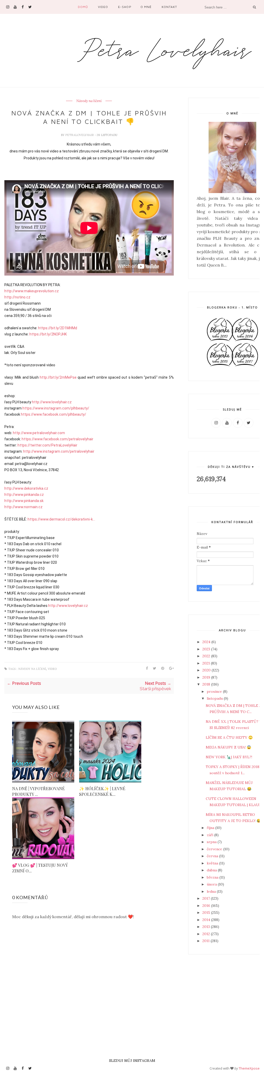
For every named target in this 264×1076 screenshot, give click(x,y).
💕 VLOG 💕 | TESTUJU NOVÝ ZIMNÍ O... (40, 867)
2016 (206, 905)
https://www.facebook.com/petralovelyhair (57, 439)
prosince (215, 691)
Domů (83, 7)
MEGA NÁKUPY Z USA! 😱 (228, 747)
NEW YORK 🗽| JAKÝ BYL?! (229, 757)
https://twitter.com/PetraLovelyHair (47, 445)
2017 (206, 898)
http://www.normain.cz (23, 507)
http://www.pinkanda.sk (24, 501)
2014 (206, 919)
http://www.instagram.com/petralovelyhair (58, 451)
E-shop (124, 7)
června (213, 856)
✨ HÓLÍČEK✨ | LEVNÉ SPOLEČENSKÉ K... (102, 791)
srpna (212, 842)
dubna (212, 870)
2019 (206, 677)
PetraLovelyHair (80, 135)
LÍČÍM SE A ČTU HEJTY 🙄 (229, 737)
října (211, 827)
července (215, 849)
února (212, 884)
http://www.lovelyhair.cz (52, 402)
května (213, 863)
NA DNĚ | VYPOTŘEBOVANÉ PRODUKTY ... (38, 791)
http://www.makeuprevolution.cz (31, 291)
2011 (206, 940)
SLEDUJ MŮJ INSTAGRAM (132, 1060)
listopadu (215, 698)
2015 (206, 912)
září (210, 835)
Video (103, 7)
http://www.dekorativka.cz (26, 488)
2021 (206, 663)
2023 (206, 649)
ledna (212, 891)
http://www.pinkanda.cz (24, 495)
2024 (206, 642)
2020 (207, 670)
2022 (206, 656)
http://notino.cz (17, 297)
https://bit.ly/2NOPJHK (48, 334)
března (213, 877)
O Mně (146, 7)
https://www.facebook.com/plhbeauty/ (53, 414)
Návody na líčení (89, 101)
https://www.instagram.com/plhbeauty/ (55, 408)
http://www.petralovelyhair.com (39, 433)
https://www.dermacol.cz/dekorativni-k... (61, 519)
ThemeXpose (249, 1068)
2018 (206, 684)
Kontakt (169, 7)
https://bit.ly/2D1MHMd (57, 328)
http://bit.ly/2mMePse (58, 377)
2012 (206, 934)
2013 (206, 926)
